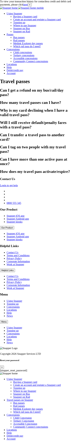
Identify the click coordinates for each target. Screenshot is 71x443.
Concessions (13, 49)
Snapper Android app (18, 218)
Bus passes (19, 37)
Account (11, 73)
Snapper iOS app (15, 215)
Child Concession (22, 417)
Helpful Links (7, 270)
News (10, 315)
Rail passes (19, 40)
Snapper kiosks (14, 221)
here (25, 4)
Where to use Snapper (24, 25)
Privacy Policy (14, 258)
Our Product (7, 227)
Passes (10, 34)
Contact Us (12, 252)
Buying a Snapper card (25, 16)
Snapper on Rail (21, 31)
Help (9, 67)
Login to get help (9, 185)
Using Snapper (14, 13)
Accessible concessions (25, 58)
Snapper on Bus (21, 28)
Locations (12, 64)
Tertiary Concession (23, 420)
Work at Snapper (15, 264)
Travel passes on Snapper (20, 400)
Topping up (19, 22)
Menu (4, 322)
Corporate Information (18, 261)
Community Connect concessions (30, 61)
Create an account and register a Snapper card (37, 19)
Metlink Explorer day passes (28, 43)
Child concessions (22, 52)
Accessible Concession (25, 423)
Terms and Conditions (18, 255)
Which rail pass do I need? (27, 46)
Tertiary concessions (23, 55)
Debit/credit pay (15, 70)
